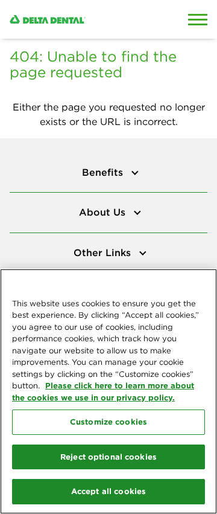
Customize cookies (108, 421)
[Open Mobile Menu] (197, 19)
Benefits (104, 172)
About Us (103, 212)
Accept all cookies (108, 491)
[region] (108, 391)
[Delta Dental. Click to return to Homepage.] (81, 19)
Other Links (104, 252)
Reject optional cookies (108, 456)
